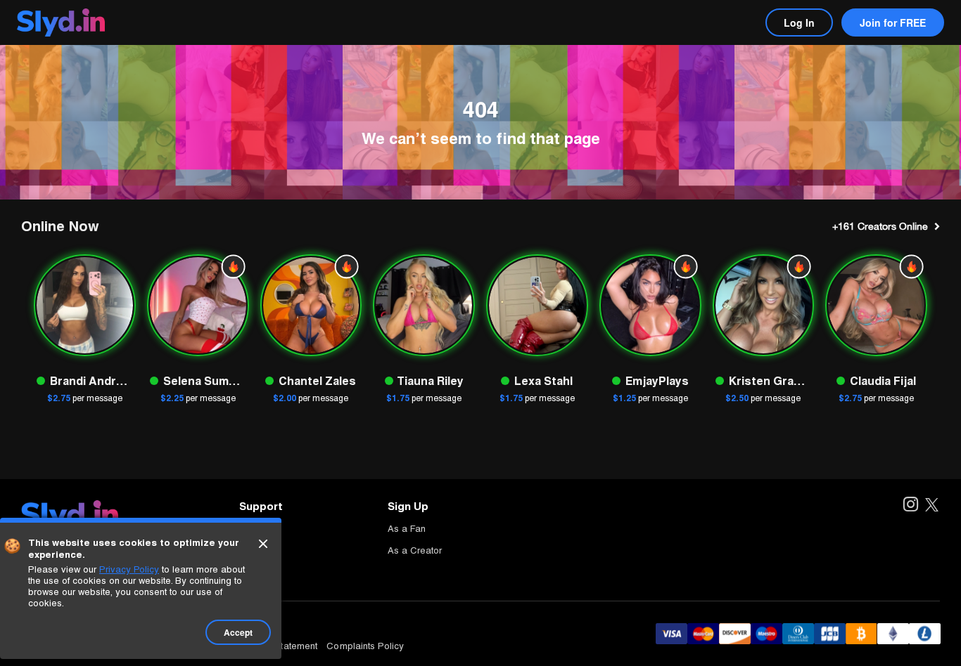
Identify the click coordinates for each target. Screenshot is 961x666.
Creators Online (880, 226)
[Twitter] (932, 505)
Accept (238, 632)
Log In (799, 22)
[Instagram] (910, 505)
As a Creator (415, 550)
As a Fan (407, 528)
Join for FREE (893, 22)
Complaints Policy (365, 646)
